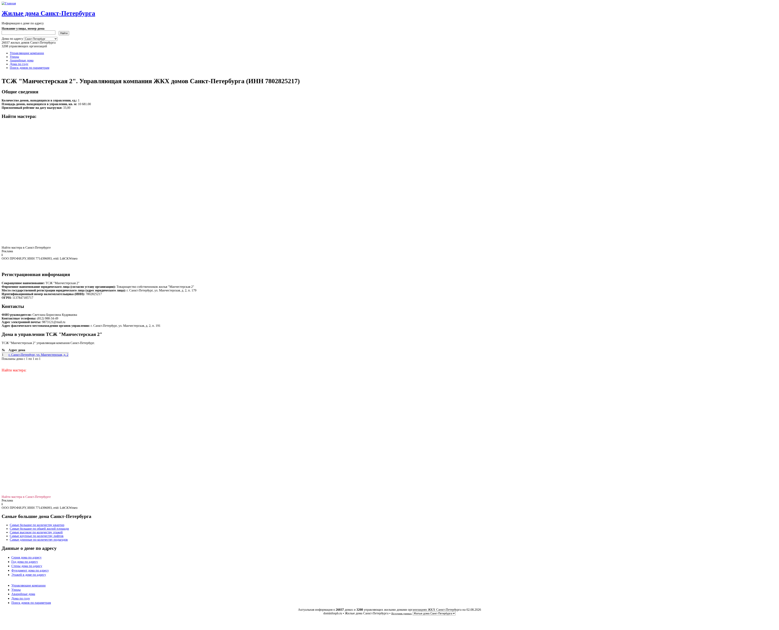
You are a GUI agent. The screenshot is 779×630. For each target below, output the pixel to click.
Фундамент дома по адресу (30, 570)
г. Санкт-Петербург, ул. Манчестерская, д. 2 (38, 354)
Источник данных (401, 613)
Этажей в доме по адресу (28, 574)
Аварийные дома (21, 60)
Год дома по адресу (24, 561)
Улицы (14, 56)
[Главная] (9, 3)
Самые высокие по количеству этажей (36, 532)
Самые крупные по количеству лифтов (36, 536)
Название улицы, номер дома (23, 28)
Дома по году (19, 64)
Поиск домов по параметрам (29, 67)
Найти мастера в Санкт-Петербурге (26, 247)
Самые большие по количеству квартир (37, 525)
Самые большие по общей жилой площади (39, 528)
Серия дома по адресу (26, 557)
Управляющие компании (27, 53)
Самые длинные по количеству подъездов (39, 539)
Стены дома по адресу (26, 566)
